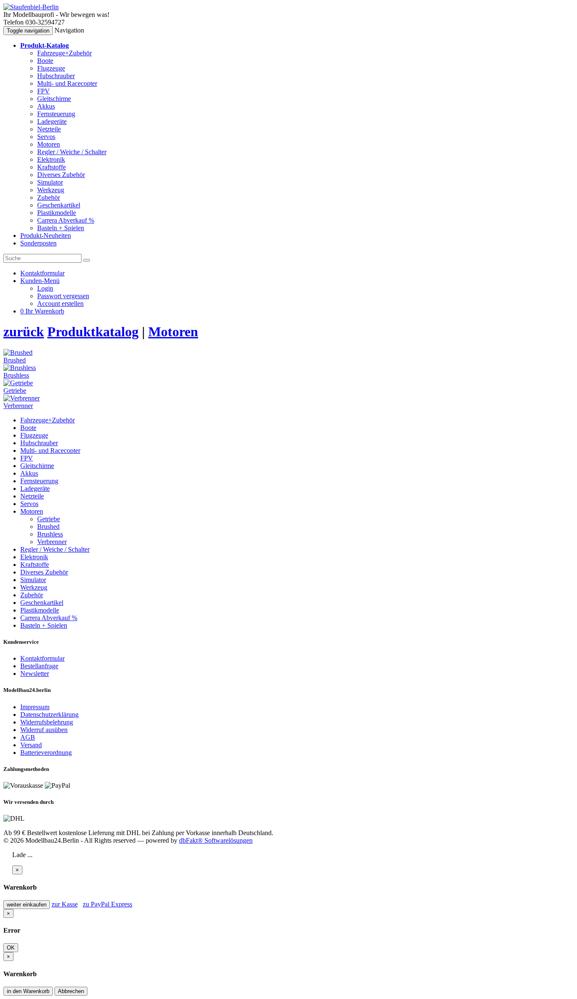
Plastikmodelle (56, 212)
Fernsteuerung (56, 113)
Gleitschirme (54, 98)
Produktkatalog (93, 331)
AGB (27, 737)
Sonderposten (38, 243)
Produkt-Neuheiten (45, 235)
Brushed (48, 526)
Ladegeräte (52, 121)
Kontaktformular (42, 658)
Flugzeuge (51, 68)
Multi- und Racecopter (67, 83)
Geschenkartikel (58, 205)
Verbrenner (52, 541)
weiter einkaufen (26, 904)
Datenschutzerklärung (49, 714)
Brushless (50, 534)
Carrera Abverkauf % (65, 220)
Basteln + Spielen (60, 227)
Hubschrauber (56, 75)
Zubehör (48, 197)
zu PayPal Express (107, 904)
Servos (46, 136)
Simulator (50, 182)
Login (45, 288)
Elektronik (51, 159)
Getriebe (48, 519)
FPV (43, 91)
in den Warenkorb (28, 991)
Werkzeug (50, 189)
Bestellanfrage (39, 666)
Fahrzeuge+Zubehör (64, 53)
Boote (45, 60)
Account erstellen (60, 303)
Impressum (34, 706)
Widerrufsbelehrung (46, 722)
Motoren (48, 144)
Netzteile (49, 129)
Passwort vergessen (63, 295)
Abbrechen (71, 991)
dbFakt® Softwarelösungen (216, 840)
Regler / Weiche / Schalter (71, 151)
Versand (31, 745)
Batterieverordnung (46, 752)
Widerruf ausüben (44, 729)
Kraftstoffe (51, 167)
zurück (23, 331)
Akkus (46, 106)
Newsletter (34, 673)
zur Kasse (65, 904)
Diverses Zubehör (61, 174)
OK (11, 948)
